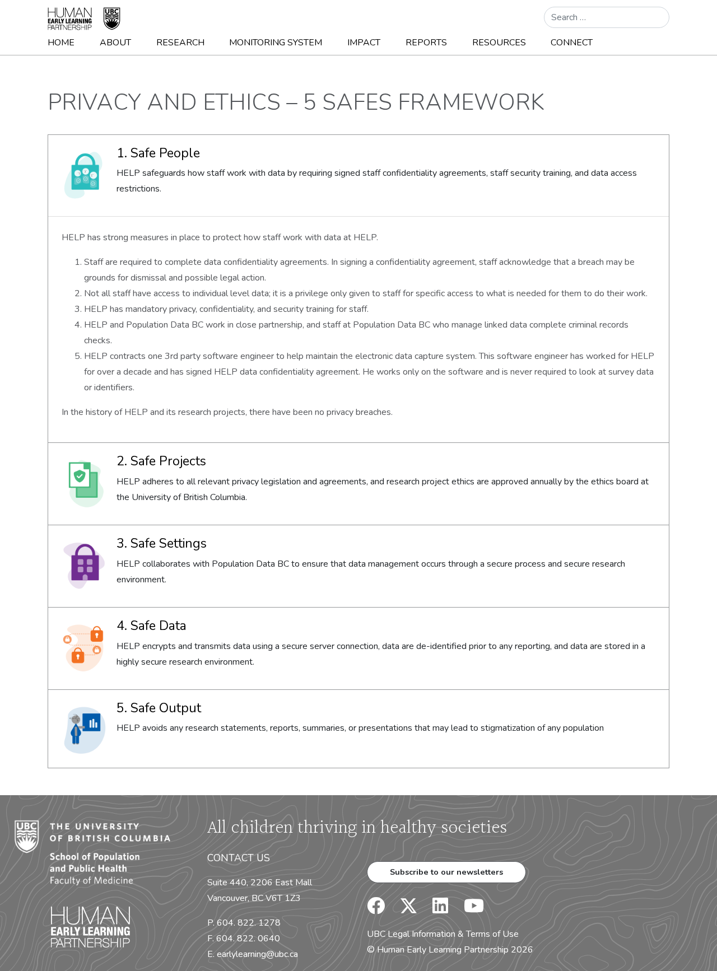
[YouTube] (467, 909)
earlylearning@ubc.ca (257, 954)
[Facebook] (376, 909)
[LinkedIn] (433, 909)
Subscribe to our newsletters (446, 871)
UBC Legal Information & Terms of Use (443, 934)
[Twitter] (403, 909)
